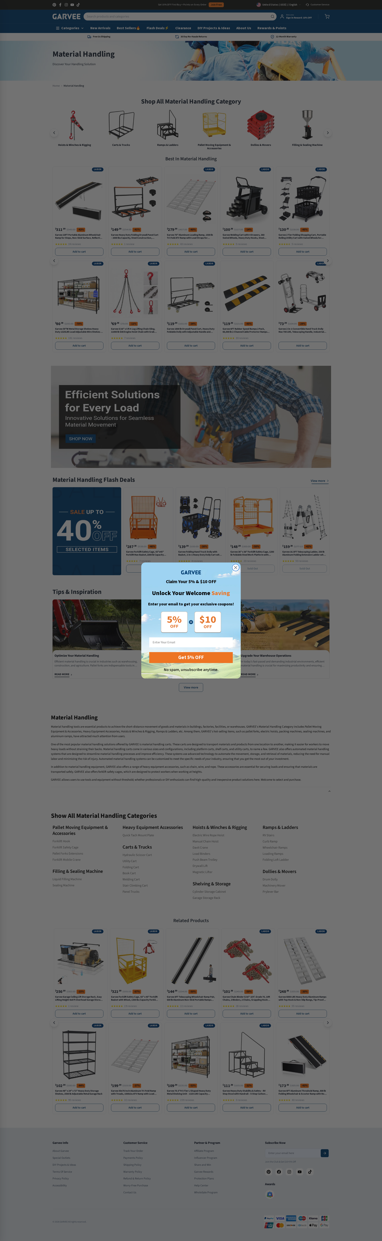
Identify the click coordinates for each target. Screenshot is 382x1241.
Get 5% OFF (191, 657)
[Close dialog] (235, 567)
